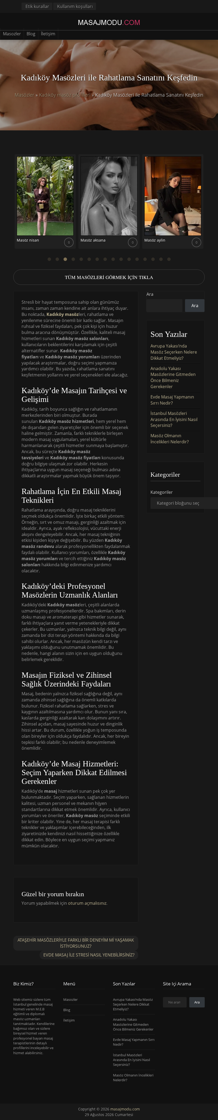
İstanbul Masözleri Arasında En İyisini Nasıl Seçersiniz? (174, 419)
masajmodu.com (125, 1109)
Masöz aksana (93, 240)
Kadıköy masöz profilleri (64, 95)
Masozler (12, 34)
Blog (31, 34)
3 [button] (65, 259)
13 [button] (145, 259)
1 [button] (49, 259)
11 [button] (129, 259)
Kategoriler (161, 492)
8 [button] (105, 259)
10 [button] (121, 259)
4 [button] (73, 259)
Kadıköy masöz (63, 314)
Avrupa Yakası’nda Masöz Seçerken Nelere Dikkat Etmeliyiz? (173, 352)
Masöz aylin (154, 240)
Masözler (24, 95)
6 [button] (89, 259)
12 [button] (137, 259)
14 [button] (153, 259)
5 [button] (81, 259)
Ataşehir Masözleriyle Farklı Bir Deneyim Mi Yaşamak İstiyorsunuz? (76, 943)
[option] (45, 203)
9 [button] (113, 259)
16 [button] (168, 259)
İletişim (48, 34)
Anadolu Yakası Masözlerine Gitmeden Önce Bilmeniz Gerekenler (173, 378)
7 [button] (97, 259)
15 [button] (161, 259)
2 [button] (57, 259)
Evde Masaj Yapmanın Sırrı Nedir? (172, 400)
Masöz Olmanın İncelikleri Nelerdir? (169, 439)
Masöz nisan (28, 240)
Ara (149, 294)
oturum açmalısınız (87, 903)
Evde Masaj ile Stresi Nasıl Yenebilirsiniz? (89, 955)
